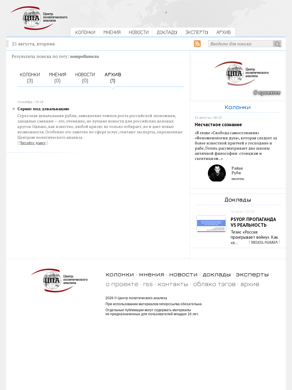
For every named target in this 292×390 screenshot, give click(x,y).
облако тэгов (214, 284)
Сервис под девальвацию (43, 108)
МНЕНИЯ (112, 32)
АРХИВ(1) (113, 77)
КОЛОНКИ (85, 32)
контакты (173, 284)
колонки (120, 274)
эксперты (252, 274)
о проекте (122, 284)
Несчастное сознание (218, 124)
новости (183, 274)
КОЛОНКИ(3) (30, 77)
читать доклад (264, 241)
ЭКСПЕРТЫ (196, 32)
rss (148, 284)
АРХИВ (223, 32)
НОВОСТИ (139, 32)
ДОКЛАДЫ (167, 32)
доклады (216, 274)
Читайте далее (33, 142)
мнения (151, 274)
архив (249, 284)
